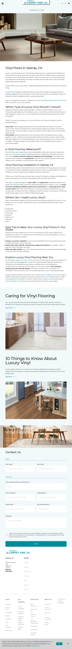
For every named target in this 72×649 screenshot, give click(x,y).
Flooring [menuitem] (8, 604)
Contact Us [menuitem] (47, 613)
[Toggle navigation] (2, 3)
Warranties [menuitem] (34, 626)
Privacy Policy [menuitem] (47, 623)
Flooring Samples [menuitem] (20, 612)
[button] (62, 3)
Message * (8, 516)
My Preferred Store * (43, 504)
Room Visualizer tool (12, 281)
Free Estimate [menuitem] (8, 626)
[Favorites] (65, 3)
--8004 (42, 10)
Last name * (40, 464)
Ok (59, 643)
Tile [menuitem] (6, 622)
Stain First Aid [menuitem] (34, 610)
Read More (8, 376)
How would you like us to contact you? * (17, 482)
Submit (36, 544)
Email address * (41, 493)
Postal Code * (9, 504)
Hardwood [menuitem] (8, 612)
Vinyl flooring (10, 92)
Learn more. (35, 646)
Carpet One (9, 32)
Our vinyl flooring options (18, 154)
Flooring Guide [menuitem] (33, 615)
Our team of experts (12, 182)
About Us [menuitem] (47, 604)
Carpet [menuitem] (7, 616)
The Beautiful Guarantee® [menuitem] (34, 621)
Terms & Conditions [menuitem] (48, 618)
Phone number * (10, 493)
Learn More (9, 307)
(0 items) (69, 3)
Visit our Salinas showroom (50, 275)
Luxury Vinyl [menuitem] (7, 608)
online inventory (48, 279)
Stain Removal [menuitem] (33, 605)
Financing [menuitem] (8, 630)
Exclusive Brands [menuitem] (34, 633)
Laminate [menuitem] (8, 619)
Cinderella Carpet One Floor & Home (53, 100)
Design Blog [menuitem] (20, 628)
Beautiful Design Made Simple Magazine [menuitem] (21, 620)
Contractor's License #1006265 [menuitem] (61, 601)
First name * (9, 464)
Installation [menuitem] (34, 629)
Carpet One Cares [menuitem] (48, 608)
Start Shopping (10, 445)
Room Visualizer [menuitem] (21, 607)
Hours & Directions (8, 570)
